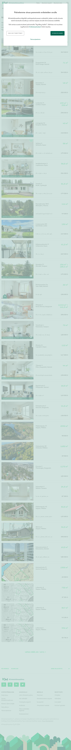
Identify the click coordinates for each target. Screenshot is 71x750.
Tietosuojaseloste (35, 39)
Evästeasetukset (35, 27)
